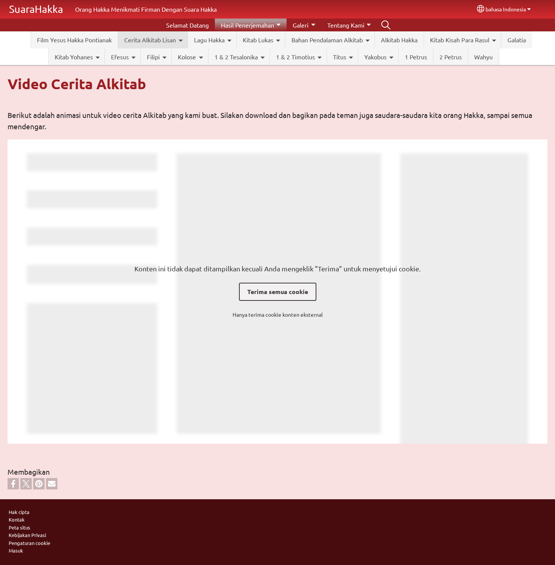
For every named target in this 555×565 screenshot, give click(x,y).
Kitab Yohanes (74, 56)
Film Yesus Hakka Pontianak (74, 39)
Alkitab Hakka (399, 39)
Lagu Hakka (209, 39)
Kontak (17, 519)
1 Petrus (416, 56)
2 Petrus (450, 56)
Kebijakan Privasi (27, 535)
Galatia (516, 39)
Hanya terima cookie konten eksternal (278, 314)
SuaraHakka (36, 9)
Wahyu (483, 56)
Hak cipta (19, 512)
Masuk (16, 550)
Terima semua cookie (277, 292)
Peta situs (19, 527)
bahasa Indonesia (506, 9)
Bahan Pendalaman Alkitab (327, 39)
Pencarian (386, 25)
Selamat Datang (187, 25)
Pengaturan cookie (29, 543)
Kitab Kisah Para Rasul (459, 39)
